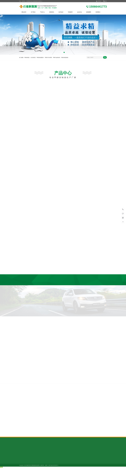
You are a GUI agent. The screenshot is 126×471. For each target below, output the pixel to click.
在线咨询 (72, 134)
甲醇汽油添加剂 (56, 57)
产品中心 (42, 12)
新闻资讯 (51, 12)
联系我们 (99, 1)
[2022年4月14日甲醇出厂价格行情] (65, 424)
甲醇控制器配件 (40, 57)
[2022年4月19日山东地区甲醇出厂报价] (65, 414)
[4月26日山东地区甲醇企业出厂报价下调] (65, 405)
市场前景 (70, 12)
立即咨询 (92, 152)
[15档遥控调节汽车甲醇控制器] (40, 111)
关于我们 (33, 12)
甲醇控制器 (26, 57)
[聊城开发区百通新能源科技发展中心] (38, 6)
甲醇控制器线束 (64, 57)
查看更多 (53, 134)
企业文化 (79, 12)
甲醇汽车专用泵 (48, 57)
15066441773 (123, 209)
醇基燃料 (88, 12)
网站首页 (24, 12)
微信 (106, 1)
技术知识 (61, 12)
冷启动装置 (33, 57)
